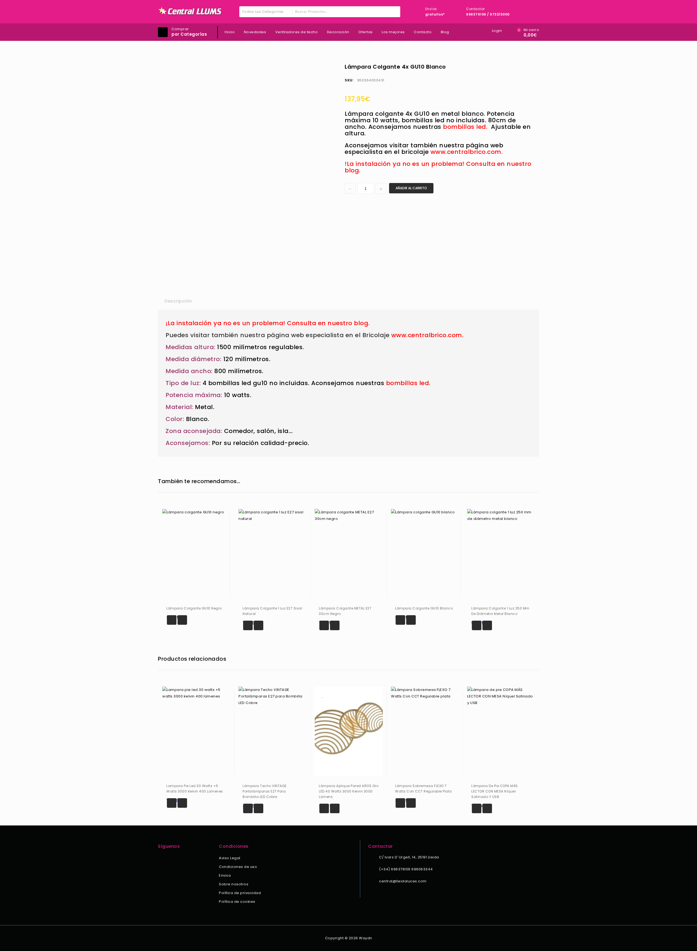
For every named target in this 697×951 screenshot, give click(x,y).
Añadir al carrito (411, 188)
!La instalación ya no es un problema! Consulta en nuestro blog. (438, 167)
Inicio (230, 32)
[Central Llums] (190, 11)
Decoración (338, 32)
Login (497, 30)
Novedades (255, 32)
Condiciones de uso (238, 866)
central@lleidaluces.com (403, 881)
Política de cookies (237, 901)
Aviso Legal (229, 858)
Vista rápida (182, 620)
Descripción (178, 301)
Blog (445, 32)
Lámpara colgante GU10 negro (532, 66)
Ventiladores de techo (296, 32)
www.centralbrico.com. (466, 152)
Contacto (423, 32)
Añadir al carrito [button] (171, 620)
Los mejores (393, 32)
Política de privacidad (240, 892)
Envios (225, 875)
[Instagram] (168, 859)
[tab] (178, 301)
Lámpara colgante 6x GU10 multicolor (525, 66)
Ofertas (365, 32)
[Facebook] (161, 859)
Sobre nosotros (233, 884)
